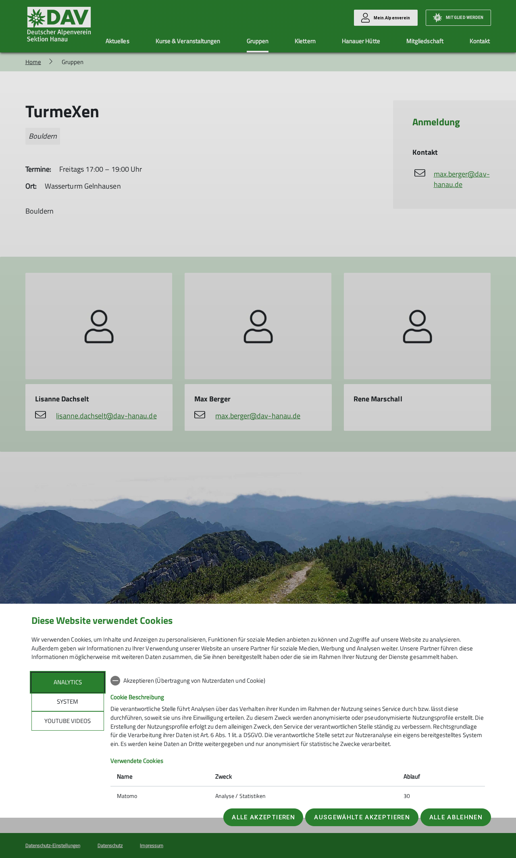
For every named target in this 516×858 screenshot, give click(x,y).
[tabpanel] (297, 739)
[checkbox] (297, 681)
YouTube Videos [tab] (67, 720)
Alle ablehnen (456, 817)
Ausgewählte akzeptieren (362, 817)
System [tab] (67, 701)
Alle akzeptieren (263, 817)
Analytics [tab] (68, 682)
